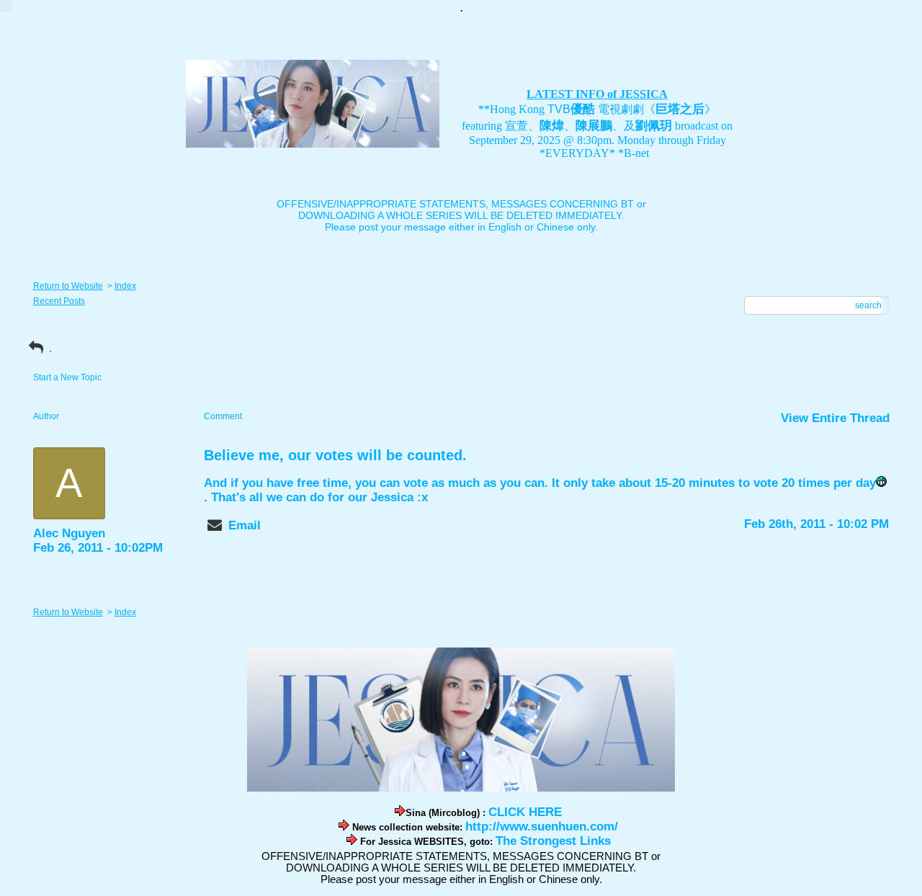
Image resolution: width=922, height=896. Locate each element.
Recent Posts (59, 301)
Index (125, 286)
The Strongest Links (553, 841)
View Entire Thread (835, 418)
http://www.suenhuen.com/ (541, 826)
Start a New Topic (67, 377)
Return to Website (68, 286)
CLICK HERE (525, 812)
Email (244, 525)
